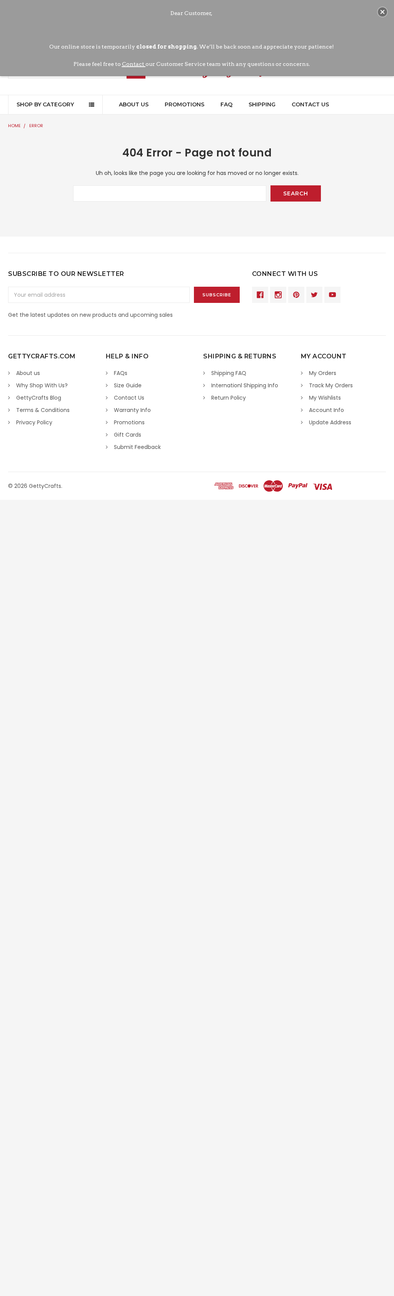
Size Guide (128, 385)
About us (28, 373)
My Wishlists (325, 398)
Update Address (330, 422)
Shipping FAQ (228, 373)
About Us (134, 104)
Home (14, 126)
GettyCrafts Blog (38, 398)
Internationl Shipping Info (244, 385)
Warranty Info (132, 410)
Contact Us (310, 104)
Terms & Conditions (43, 410)
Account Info (326, 410)
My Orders (322, 373)
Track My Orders (331, 385)
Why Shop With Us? (42, 385)
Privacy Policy (34, 422)
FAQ (226, 104)
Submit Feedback (137, 447)
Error (36, 126)
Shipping (262, 104)
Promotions (184, 104)
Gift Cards (127, 435)
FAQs (120, 373)
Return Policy (228, 398)
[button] (382, 12)
